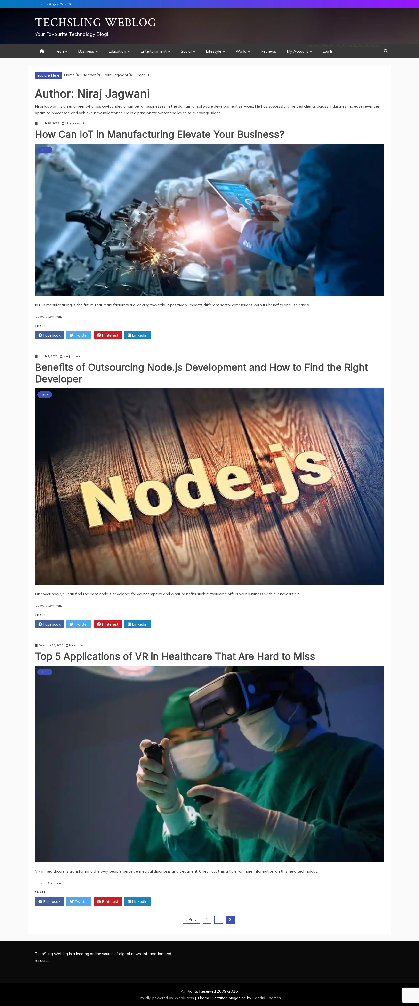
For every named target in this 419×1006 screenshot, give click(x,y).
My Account (297, 51)
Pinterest (109, 335)
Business (86, 51)
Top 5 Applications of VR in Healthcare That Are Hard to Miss (175, 656)
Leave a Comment (49, 316)
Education (117, 51)
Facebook (51, 335)
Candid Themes (266, 997)
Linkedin (139, 335)
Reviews (268, 51)
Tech (59, 51)
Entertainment (153, 51)
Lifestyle (213, 51)
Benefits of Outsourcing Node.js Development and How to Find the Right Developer (201, 373)
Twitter (81, 335)
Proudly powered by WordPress (166, 997)
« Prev (191, 919)
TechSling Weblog (95, 23)
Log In (327, 51)
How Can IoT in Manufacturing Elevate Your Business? (159, 134)
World (241, 51)
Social (186, 51)
